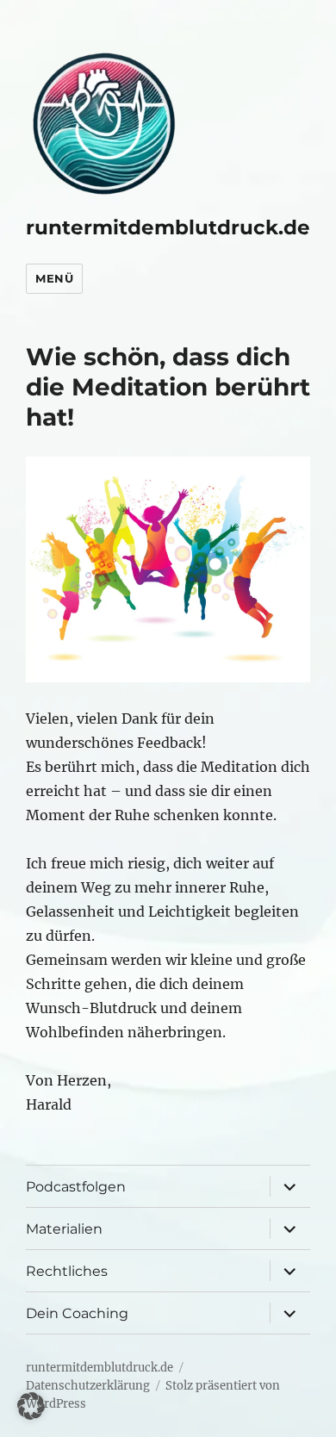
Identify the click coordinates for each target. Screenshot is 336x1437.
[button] (31, 1406)
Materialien (64, 1229)
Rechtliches (67, 1271)
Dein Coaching (77, 1313)
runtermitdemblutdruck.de (168, 227)
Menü (54, 278)
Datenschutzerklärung (88, 1385)
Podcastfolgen (76, 1187)
